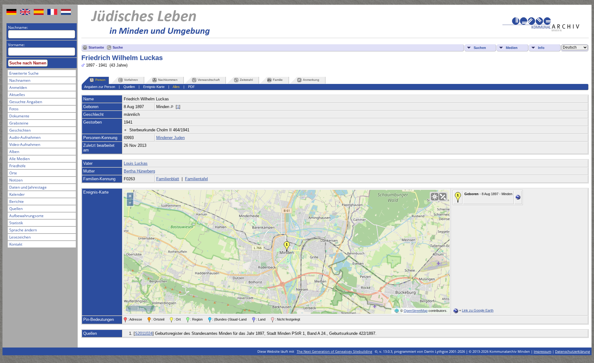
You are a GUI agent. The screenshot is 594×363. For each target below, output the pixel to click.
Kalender (17, 194)
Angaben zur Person (99, 87)
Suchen (480, 48)
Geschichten (20, 130)
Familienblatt (167, 179)
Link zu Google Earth (477, 310)
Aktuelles (17, 94)
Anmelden (18, 87)
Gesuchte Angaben (25, 101)
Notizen (16, 180)
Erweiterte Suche (24, 73)
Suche (118, 47)
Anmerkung (311, 79)
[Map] (434, 196)
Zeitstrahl (246, 79)
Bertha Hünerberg (139, 171)
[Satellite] (442, 196)
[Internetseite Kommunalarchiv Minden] (540, 30)
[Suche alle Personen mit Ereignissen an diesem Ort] (171, 106)
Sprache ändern (23, 230)
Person (100, 79)
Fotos (14, 109)
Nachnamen (19, 80)
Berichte (16, 201)
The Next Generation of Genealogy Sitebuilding (334, 351)
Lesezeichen (20, 237)
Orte (13, 173)
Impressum (542, 351)
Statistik (16, 222)
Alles (176, 87)
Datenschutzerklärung (572, 351)
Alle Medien (19, 158)
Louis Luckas (136, 163)
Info (541, 48)
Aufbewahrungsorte (26, 215)
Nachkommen (168, 79)
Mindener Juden (170, 137)
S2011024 (144, 333)
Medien (512, 48)
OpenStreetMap (416, 311)
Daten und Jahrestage (28, 187)
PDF (191, 87)
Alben (14, 151)
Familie (278, 79)
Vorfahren (131, 79)
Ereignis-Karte (154, 87)
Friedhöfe (17, 165)
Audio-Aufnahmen (25, 137)
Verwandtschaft (209, 79)
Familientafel (196, 179)
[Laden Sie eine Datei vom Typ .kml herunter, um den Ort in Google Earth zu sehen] (518, 198)
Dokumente (19, 116)
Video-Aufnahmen (24, 144)
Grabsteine (18, 123)
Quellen (16, 208)
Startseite (96, 47)
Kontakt (15, 244)
